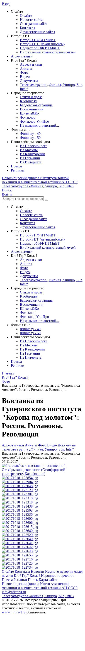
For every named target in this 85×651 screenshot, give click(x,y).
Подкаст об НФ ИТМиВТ (40, 48)
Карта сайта (48, 580)
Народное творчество (57, 575)
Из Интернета (30, 162)
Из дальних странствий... (39, 125)
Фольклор (27, 117)
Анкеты (26, 68)
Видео (25, 77)
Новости (37, 571)
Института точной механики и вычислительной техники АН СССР (40, 180)
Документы (29, 81)
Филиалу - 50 (30, 138)
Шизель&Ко (29, 113)
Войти (7, 194)
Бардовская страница (36, 105)
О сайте (26, 15)
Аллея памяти (21, 56)
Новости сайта (31, 19)
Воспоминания (31, 109)
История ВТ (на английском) (42, 44)
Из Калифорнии (32, 154)
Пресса (16, 166)
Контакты (27, 28)
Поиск (33, 580)
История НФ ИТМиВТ (38, 40)
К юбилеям (28, 101)
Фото (24, 72)
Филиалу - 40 (30, 134)
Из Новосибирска (33, 146)
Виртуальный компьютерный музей (48, 52)
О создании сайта (33, 24)
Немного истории (59, 571)
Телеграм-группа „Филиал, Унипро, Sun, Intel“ (38, 449)
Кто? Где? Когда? (27, 575)
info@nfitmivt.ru (14, 592)
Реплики (17, 170)
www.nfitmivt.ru (14, 612)
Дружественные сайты (37, 32)
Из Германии (30, 158)
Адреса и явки (31, 64)
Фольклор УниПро (34, 121)
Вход (6, 4)
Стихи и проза (31, 97)
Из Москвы (29, 150)
